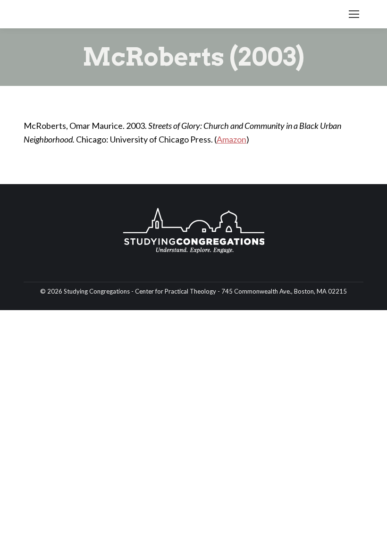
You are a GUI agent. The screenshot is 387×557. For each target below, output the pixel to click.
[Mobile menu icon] (354, 14)
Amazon (231, 139)
